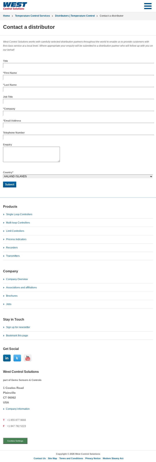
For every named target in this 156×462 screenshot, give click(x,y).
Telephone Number (14, 132)
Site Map (52, 458)
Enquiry (7, 144)
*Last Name (10, 84)
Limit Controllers (15, 231)
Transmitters (13, 256)
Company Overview (17, 279)
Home (6, 15)
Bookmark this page (17, 335)
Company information (18, 408)
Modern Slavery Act (113, 458)
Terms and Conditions (71, 458)
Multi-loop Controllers (18, 222)
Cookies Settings (15, 441)
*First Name (10, 73)
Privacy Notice (93, 458)
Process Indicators (16, 239)
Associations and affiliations (21, 287)
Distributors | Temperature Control (75, 15)
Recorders (12, 247)
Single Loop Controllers (19, 214)
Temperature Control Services (32, 15)
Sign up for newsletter (18, 327)
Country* (8, 172)
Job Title (8, 96)
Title (5, 61)
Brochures (11, 295)
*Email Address (12, 120)
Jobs (8, 304)
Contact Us (40, 458)
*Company (9, 108)
